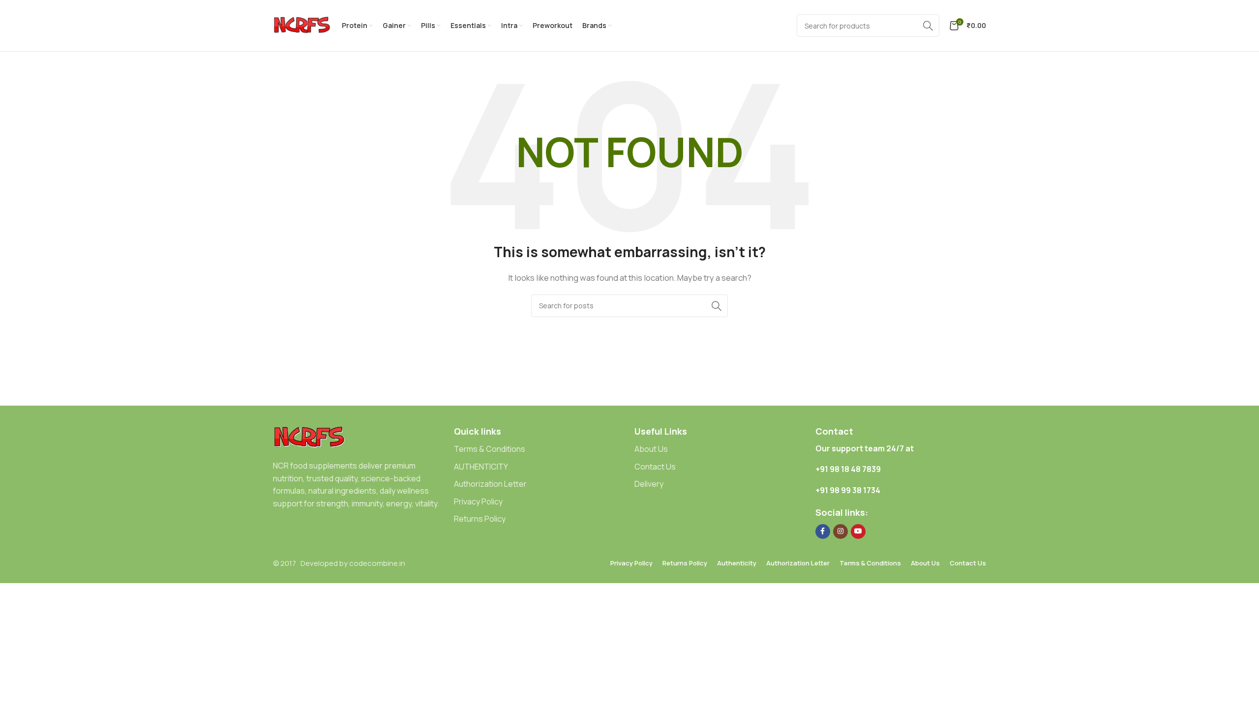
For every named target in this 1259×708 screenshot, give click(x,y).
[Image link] (310, 437)
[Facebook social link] (822, 531)
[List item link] (539, 449)
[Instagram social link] (840, 531)
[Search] (716, 306)
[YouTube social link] (858, 531)
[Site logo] (302, 25)
